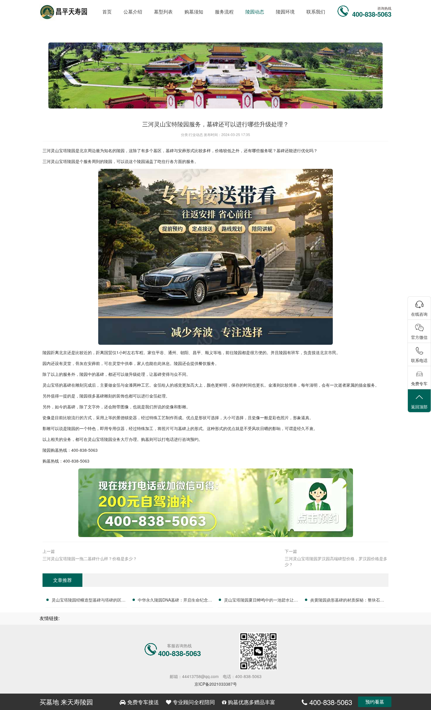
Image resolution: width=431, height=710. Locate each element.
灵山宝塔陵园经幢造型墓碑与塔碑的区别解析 (88, 600)
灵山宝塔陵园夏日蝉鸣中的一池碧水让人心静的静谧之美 (261, 600)
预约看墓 (374, 701)
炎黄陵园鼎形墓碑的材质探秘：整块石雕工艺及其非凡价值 (347, 600)
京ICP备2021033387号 (215, 684)
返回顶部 (419, 407)
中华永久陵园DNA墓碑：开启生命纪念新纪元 (175, 600)
